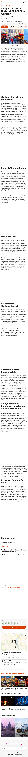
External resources (8, 542)
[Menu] (24, 2)
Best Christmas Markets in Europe (12, 673)
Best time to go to (8, 5)
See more (15, 667)
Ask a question (4, 546)
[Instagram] (6, 744)
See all (6, 41)
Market (3, 23)
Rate (21, 27)
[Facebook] (11, 744)
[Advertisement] (14, 79)
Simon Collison (14, 45)
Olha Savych (16, 587)
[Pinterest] (21, 744)
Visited (13, 27)
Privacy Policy (9, 754)
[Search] (19, 2)
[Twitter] (16, 744)
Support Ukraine (19, 752)
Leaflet (13, 650)
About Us (7, 752)
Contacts (12, 752)
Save (5, 27)
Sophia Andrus (9, 587)
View (16, 23)
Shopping (10, 23)
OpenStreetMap (19, 650)
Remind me (15, 627)
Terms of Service (18, 754)
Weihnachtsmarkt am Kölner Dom (12, 554)
